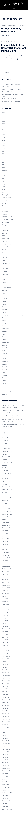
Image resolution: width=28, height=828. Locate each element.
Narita (4, 323)
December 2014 (6, 653)
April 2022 (5, 492)
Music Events (6, 318)
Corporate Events (7, 216)
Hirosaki (4, 266)
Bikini (3, 181)
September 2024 (7, 462)
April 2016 (5, 626)
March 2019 (5, 552)
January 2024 (6, 476)
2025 (3, 162)
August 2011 (5, 727)
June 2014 (5, 661)
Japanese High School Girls (10, 285)
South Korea (5, 367)
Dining (15, 41)
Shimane (4, 356)
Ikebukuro (5, 271)
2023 (3, 156)
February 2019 (6, 555)
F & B (17, 25)
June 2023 (5, 481)
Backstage (5, 175)
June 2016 (5, 620)
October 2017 (6, 588)
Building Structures (7, 195)
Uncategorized (6, 391)
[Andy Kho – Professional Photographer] (14, 3)
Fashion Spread (6, 246)
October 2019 (6, 533)
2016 (3, 137)
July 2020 (5, 517)
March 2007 (5, 806)
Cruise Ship (5, 222)
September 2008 (7, 792)
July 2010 (5, 754)
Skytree (4, 364)
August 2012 (5, 705)
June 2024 (5, 465)
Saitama (4, 345)
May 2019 (5, 547)
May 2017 (5, 601)
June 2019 (5, 544)
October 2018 (6, 566)
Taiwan (4, 372)
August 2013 (5, 683)
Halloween (5, 257)
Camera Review (6, 197)
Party (3, 334)
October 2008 (6, 790)
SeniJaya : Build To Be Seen (10, 99)
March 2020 (5, 522)
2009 (3, 118)
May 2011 (5, 735)
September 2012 (7, 702)
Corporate (5, 214)
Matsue (4, 312)
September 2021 (7, 500)
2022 (3, 154)
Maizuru (4, 307)
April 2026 (5, 443)
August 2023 (6, 478)
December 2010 (6, 746)
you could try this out (8, 405)
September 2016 (7, 615)
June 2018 (5, 574)
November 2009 (6, 773)
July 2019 (5, 541)
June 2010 (5, 757)
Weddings (5, 394)
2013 (3, 129)
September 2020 (7, 514)
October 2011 (6, 721)
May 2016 (5, 623)
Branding (4, 192)
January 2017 (6, 610)
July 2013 (5, 686)
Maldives (4, 309)
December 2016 (6, 612)
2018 (3, 143)
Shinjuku (4, 358)
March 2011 (5, 741)
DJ (3, 227)
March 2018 (5, 579)
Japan (4, 282)
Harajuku (4, 260)
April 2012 (5, 711)
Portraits (4, 339)
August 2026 (6, 437)
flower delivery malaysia (9, 424)
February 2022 (6, 495)
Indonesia (5, 274)
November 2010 (6, 749)
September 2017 (6, 590)
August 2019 (5, 538)
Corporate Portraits (7, 219)
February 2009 (6, 787)
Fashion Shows (6, 244)
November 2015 (6, 631)
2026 (3, 165)
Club (3, 208)
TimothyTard (5, 415)
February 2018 (6, 582)
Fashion (4, 241)
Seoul (3, 350)
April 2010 (5, 760)
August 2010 (5, 752)
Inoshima (4, 277)
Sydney (24, 825)
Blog (3, 184)
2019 (3, 145)
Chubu (4, 203)
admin (4, 410)
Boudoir (4, 189)
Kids (3, 293)
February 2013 (6, 697)
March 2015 (5, 645)
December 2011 (6, 719)
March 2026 (5, 446)
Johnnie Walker (6, 287)
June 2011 (5, 732)
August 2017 (5, 593)
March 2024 (5, 470)
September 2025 (7, 451)
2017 (3, 140)
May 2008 (5, 798)
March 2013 (5, 694)
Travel (4, 386)
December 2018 (6, 560)
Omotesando (5, 328)
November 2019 (6, 530)
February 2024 (6, 473)
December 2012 (6, 700)
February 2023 (6, 487)
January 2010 (6, 768)
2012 (3, 126)
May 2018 (5, 577)
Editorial (4, 233)
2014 (3, 132)
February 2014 (6, 672)
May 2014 (5, 664)
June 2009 (5, 779)
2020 (12, 41)
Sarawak (4, 347)
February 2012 (6, 713)
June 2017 (5, 599)
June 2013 (5, 689)
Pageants (4, 331)
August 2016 (5, 618)
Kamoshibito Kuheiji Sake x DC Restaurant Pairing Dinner (13, 48)
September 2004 (7, 809)
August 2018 (5, 571)
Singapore (5, 361)
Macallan (4, 304)
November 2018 (6, 563)
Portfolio (22, 25)
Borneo (4, 186)
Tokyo (4, 380)
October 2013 (6, 681)
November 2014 (6, 656)
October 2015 (6, 634)
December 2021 (6, 498)
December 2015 (6, 629)
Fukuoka (4, 249)
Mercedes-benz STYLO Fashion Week (12, 315)
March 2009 (5, 784)
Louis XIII (4, 298)
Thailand (4, 375)
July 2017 (5, 596)
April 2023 (5, 484)
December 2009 (6, 771)
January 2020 (6, 525)
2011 (3, 124)
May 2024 (5, 468)
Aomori (4, 167)
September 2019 (7, 536)
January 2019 (6, 558)
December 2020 (6, 511)
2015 (3, 135)
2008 (3, 115)
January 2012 (6, 716)
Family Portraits (6, 238)
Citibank (4, 206)
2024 (13, 25)
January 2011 (6, 743)
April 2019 (5, 549)
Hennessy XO (6, 263)
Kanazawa (5, 290)
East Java (5, 230)
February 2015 (6, 648)
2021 (3, 151)
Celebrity (4, 200)
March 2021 (5, 506)
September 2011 (6, 724)
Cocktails (5, 211)
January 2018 (6, 585)
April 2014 (5, 667)
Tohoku (4, 378)
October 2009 (6, 776)
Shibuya (4, 353)
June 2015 (5, 642)
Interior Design (6, 279)
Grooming (5, 255)
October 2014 (6, 659)
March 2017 (5, 604)
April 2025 (5, 454)
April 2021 (5, 503)
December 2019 (6, 528)
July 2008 (5, 795)
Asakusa (4, 170)
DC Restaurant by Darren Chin (11, 30)
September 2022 (7, 489)
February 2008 (6, 801)
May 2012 (5, 708)
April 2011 (5, 738)
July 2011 (4, 730)
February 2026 (6, 448)
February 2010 (6, 765)
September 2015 (7, 637)
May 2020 (5, 519)
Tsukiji (4, 389)
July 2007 (5, 803)
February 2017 (6, 607)
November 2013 (6, 678)
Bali (3, 178)
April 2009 (5, 782)
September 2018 (7, 569)
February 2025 (6, 457)
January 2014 (6, 675)
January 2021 (6, 508)
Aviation (4, 173)
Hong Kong (5, 268)
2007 (3, 113)
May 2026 (5, 440)
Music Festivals (6, 320)
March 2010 (5, 762)
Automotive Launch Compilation (11, 101)
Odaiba (4, 326)
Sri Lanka (4, 369)
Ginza (4, 252)
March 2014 (5, 670)
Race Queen (5, 342)
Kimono (4, 296)
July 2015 (5, 640)
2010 (3, 121)
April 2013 (5, 691)
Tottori (4, 383)
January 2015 (6, 650)
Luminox (4, 301)
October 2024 (6, 459)
